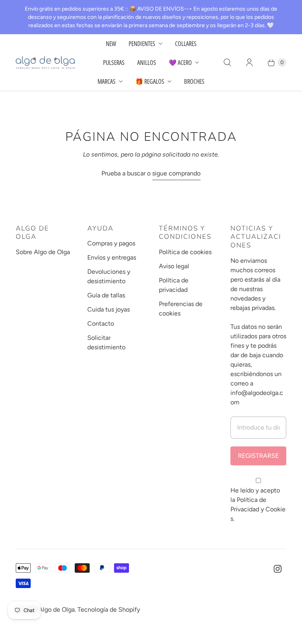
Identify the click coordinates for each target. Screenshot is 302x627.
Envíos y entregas (111, 257)
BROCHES (194, 81)
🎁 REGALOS (149, 81)
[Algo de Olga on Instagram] (277, 569)
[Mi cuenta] (249, 62)
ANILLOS (146, 62)
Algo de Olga (57, 609)
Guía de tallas (106, 295)
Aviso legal (174, 266)
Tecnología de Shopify (108, 609)
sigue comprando (176, 173)
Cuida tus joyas (108, 309)
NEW (111, 43)
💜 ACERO (180, 62)
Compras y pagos (111, 243)
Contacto (100, 323)
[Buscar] (227, 62)
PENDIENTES (142, 43)
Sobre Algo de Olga (43, 252)
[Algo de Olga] (45, 62)
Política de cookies (185, 252)
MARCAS (107, 81)
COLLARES (186, 43)
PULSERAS (114, 62)
